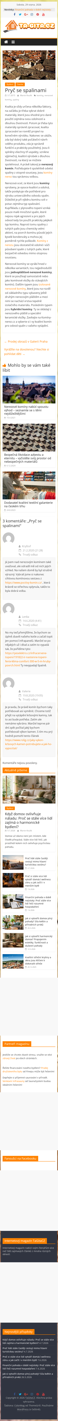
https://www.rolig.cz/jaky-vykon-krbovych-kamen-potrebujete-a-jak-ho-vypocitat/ (28, 744)
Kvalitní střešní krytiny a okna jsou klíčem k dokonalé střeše (38, 960)
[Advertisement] (29, 1007)
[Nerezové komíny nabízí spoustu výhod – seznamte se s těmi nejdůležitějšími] (29, 377)
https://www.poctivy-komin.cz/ (23, 582)
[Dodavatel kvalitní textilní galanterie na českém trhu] (29, 473)
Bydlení (10, 84)
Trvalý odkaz (30, 554)
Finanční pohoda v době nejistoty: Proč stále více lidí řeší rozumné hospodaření (38, 902)
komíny (40, 95)
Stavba (20, 84)
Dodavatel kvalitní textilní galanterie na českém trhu (28, 504)
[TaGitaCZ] (6, 42)
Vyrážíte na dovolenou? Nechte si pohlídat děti (26, 351)
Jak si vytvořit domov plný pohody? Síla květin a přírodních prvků (38, 921)
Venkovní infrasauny (13, 1081)
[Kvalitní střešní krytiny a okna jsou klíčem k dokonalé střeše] (13, 955)
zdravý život (9, 1058)
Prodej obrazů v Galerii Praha (26, 341)
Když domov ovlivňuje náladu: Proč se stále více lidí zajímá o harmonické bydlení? (28, 820)
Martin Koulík (26, 95)
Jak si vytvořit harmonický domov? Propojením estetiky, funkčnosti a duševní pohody (38, 941)
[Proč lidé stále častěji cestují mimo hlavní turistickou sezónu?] (13, 856)
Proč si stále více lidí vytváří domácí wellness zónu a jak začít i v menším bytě (38, 881)
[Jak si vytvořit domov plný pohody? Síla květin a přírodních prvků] (13, 916)
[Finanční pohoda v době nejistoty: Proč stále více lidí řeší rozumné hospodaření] (13, 895)
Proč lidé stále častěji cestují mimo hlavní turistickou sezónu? (36, 861)
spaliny (16, 99)
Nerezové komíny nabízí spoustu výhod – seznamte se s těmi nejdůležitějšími (26, 410)
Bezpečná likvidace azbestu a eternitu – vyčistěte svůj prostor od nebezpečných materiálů (27, 458)
